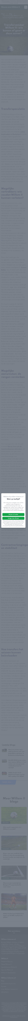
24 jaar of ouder (13, 514)
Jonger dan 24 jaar (13, 518)
